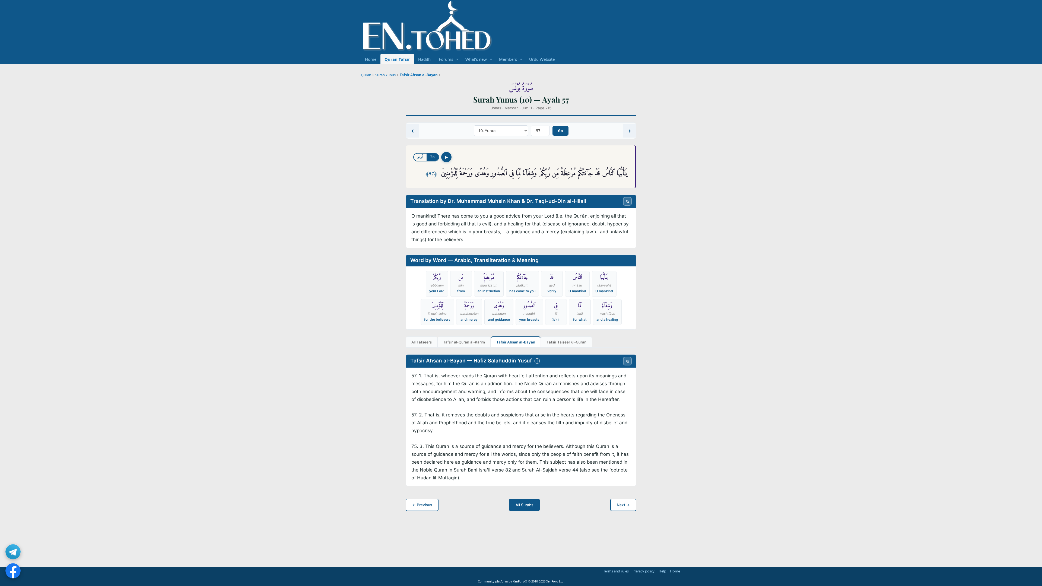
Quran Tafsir (397, 59)
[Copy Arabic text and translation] (627, 201)
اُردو (420, 157)
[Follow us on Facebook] (13, 570)
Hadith (424, 59)
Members (508, 59)
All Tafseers (421, 342)
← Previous (422, 505)
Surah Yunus (385, 74)
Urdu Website (542, 59)
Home (370, 59)
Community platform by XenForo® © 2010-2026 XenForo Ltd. (521, 581)
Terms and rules (616, 571)
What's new (476, 59)
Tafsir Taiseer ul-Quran (566, 342)
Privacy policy (644, 571)
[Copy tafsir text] (627, 361)
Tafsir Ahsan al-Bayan (419, 74)
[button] (457, 59)
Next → (623, 505)
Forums (446, 59)
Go (560, 130)
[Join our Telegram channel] (13, 551)
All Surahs (524, 505)
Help (662, 571)
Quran (366, 74)
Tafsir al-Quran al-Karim (464, 342)
